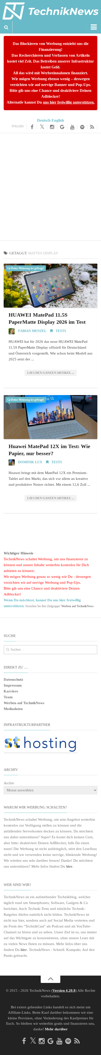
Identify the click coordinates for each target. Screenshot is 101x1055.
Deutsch (43, 120)
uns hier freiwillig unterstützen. (69, 102)
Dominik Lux (30, 462)
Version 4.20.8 (64, 990)
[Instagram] (52, 127)
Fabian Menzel (32, 331)
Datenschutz (13, 679)
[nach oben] (50, 979)
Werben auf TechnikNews (24, 703)
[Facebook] (32, 127)
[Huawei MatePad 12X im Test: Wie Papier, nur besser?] (50, 417)
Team (8, 697)
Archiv (9, 783)
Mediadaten (13, 709)
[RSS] (92, 127)
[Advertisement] (50, 186)
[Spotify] (82, 127)
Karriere (11, 691)
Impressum (13, 685)
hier (69, 866)
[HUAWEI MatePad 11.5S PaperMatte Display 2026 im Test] (50, 286)
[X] (42, 127)
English (57, 120)
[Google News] (62, 127)
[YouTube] (72, 127)
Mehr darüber (56, 1029)
